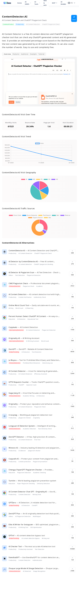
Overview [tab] (7, 54)
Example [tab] (33, 54)
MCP (53, 3)
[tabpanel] (39, 83)
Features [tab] (16, 54)
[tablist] (24, 54)
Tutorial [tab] (41, 54)
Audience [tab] (24, 54)
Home (19, 3)
